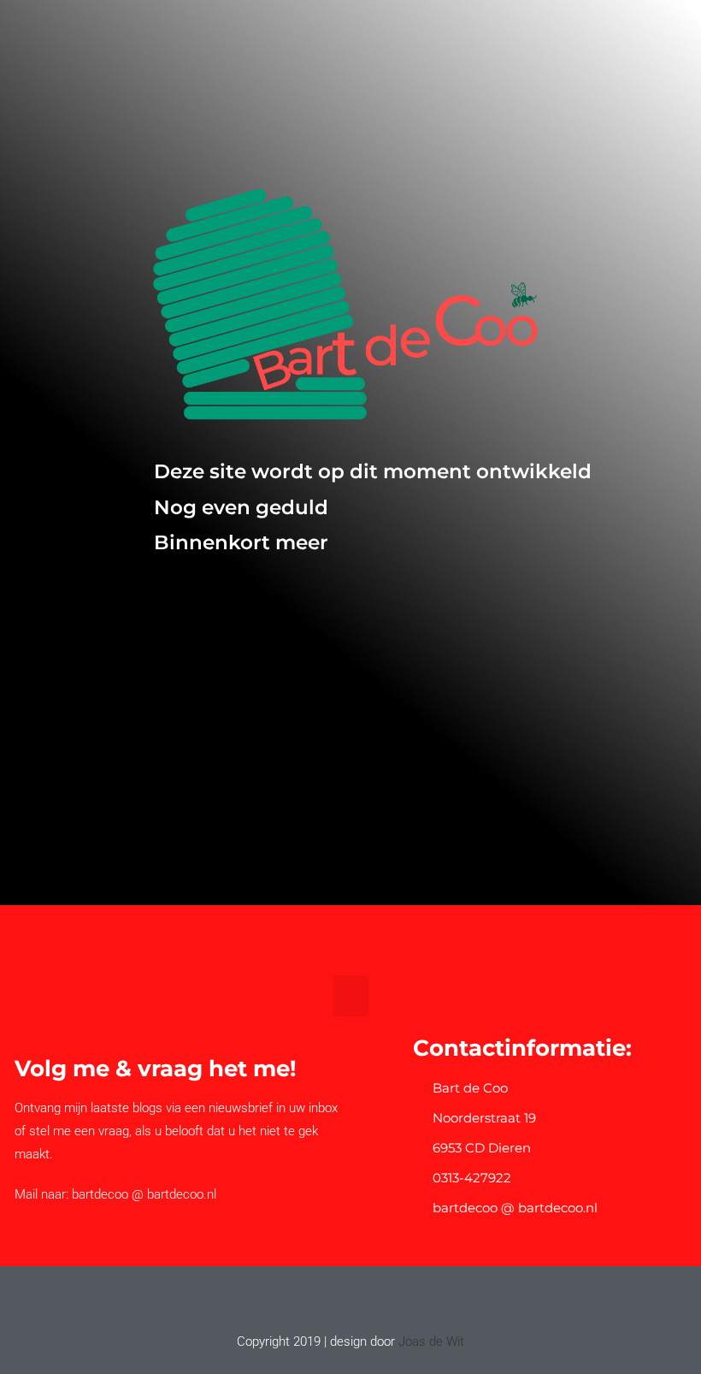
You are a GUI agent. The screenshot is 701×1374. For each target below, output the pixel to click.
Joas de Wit (431, 1341)
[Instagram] (367, 1299)
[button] (350, 995)
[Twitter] (334, 1299)
